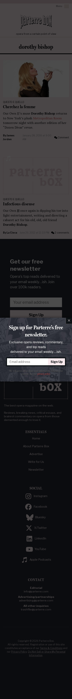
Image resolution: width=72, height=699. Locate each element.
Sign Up (57, 362)
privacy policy (43, 373)
